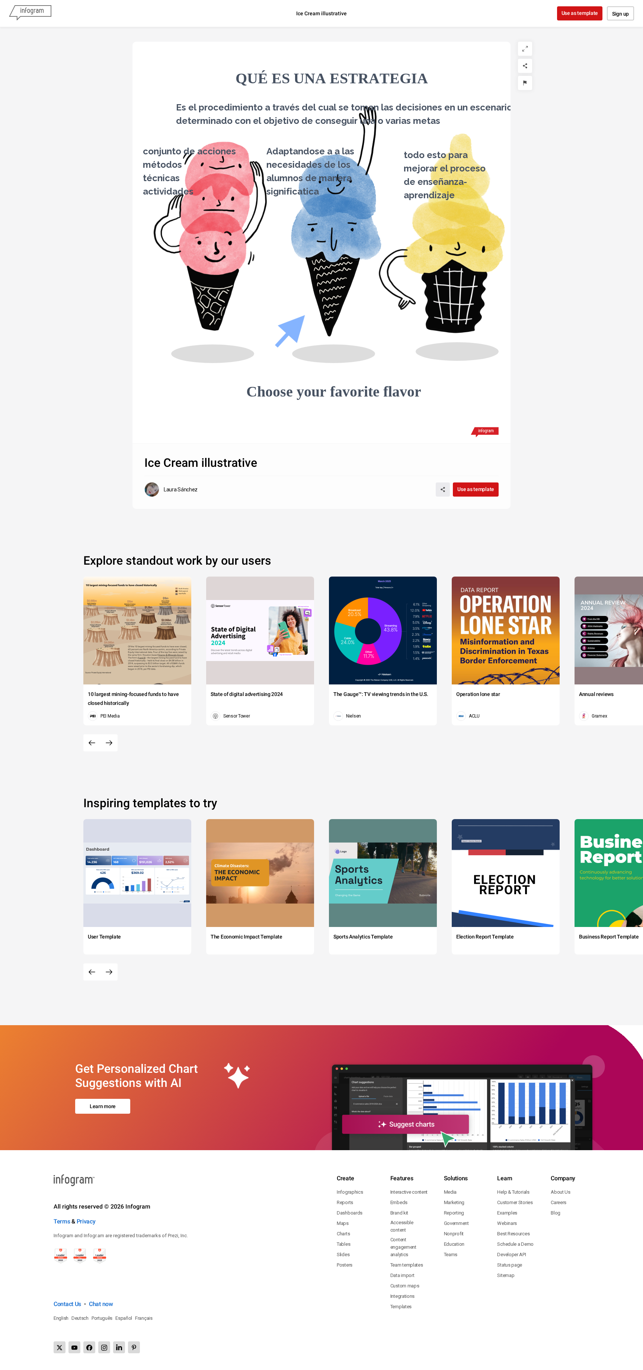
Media (450, 1192)
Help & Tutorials (513, 1192)
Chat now (101, 1304)
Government (456, 1223)
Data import (402, 1275)
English (61, 1318)
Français (144, 1318)
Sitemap (505, 1275)
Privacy (86, 1221)
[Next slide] (109, 743)
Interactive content (409, 1192)
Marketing (454, 1202)
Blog (555, 1213)
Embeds (398, 1202)
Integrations (402, 1296)
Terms (62, 1221)
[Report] (525, 83)
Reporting (454, 1213)
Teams (451, 1254)
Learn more (103, 1106)
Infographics (350, 1192)
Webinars (507, 1223)
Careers (558, 1202)
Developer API (511, 1254)
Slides (343, 1254)
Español (123, 1318)
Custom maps (404, 1286)
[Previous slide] (92, 743)
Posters (344, 1265)
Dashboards (349, 1213)
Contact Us (67, 1304)
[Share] (525, 66)
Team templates (406, 1265)
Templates (401, 1306)
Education (454, 1244)
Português (102, 1318)
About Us (560, 1192)
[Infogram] (30, 13)
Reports (345, 1202)
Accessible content (401, 1226)
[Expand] (525, 49)
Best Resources (513, 1233)
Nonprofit (454, 1233)
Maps (343, 1223)
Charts (343, 1233)
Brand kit (399, 1213)
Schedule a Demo (515, 1244)
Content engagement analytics (403, 1247)
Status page (509, 1265)
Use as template (580, 13)
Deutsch (80, 1318)
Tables (343, 1244)
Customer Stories (514, 1202)
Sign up (620, 14)
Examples (507, 1213)
